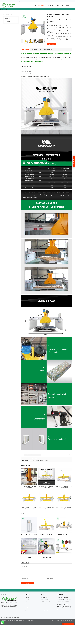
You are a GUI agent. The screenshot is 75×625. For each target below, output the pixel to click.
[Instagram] (69, 1)
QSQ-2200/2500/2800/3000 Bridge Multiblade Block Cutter (36, 460)
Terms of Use (53, 620)
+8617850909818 (65, 601)
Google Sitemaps (70, 620)
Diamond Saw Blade (45, 605)
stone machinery (37, 454)
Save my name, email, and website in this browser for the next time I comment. (35, 580)
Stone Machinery (8, 18)
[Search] (72, 5)
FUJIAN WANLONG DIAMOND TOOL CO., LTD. (17, 620)
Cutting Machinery (44, 597)
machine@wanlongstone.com (10, 1)
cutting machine (43, 53)
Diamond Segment (44, 603)
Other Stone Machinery (45, 601)
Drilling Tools (43, 608)
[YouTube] (71, 1)
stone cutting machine (28, 454)
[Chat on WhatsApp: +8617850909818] (74, 159)
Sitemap (64, 620)
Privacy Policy (59, 620)
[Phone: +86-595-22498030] (74, 157)
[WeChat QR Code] (74, 164)
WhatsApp (52, 44)
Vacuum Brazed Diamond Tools (47, 610)
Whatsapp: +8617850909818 (22, 1)
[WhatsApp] (67, 1)
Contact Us (27, 608)
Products (27, 599)
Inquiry (26, 606)
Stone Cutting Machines (8, 617)
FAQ (26, 610)
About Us (27, 597)
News (26, 601)
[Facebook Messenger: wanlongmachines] (74, 162)
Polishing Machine (44, 599)
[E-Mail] (72, 1)
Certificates (27, 603)
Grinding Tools (43, 606)
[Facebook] (65, 1)
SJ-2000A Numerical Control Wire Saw (32, 458)
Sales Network (28, 605)
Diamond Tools (7, 21)
